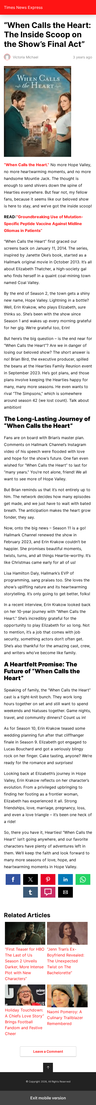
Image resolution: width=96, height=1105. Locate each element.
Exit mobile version (48, 1097)
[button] (13, 879)
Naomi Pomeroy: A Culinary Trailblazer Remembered (65, 1017)
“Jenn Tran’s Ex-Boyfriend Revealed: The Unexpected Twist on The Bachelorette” (65, 961)
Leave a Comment (48, 1051)
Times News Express (23, 7)
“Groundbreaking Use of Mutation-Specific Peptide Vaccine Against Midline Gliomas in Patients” (43, 223)
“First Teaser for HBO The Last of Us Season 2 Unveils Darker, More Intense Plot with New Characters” (24, 964)
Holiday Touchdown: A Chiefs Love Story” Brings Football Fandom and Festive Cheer (24, 1022)
